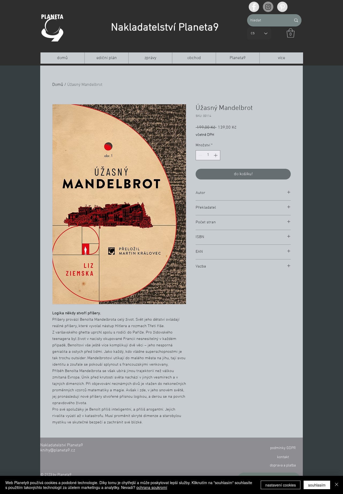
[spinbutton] (208, 155)
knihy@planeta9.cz (57, 450)
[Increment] (216, 155)
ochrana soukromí (151, 487)
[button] (290, 33)
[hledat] (296, 20)
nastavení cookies (280, 485)
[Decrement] (199, 155)
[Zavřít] (336, 485)
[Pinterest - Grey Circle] (282, 7)
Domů (57, 84)
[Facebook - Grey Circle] (254, 7)
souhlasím (317, 485)
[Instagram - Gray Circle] (268, 7)
